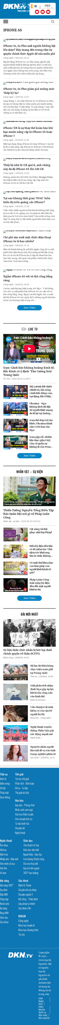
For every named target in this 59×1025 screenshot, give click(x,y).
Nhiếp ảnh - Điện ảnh (9, 859)
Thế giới (19, 774)
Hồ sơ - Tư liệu (21, 788)
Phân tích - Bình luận (24, 783)
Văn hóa (19, 800)
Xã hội (2, 788)
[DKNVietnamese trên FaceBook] (35, 6)
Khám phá (4, 904)
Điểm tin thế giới (37, 700)
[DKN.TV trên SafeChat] (32, 6)
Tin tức (21, 934)
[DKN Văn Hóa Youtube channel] (48, 12)
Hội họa (3, 850)
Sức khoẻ (34, 758)
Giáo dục (28, 841)
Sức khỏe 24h (24, 908)
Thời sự (33, 676)
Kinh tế (3, 779)
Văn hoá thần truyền (24, 814)
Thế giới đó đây (22, 793)
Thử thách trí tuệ (31, 845)
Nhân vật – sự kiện (29, 471)
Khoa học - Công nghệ (40, 718)
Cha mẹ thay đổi (30, 864)
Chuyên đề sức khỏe (27, 890)
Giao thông (5, 797)
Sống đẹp (4, 899)
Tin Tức (6, 379)
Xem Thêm (30, 307)
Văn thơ (3, 868)
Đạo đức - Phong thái (24, 805)
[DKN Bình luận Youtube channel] (42, 12)
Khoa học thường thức (28, 930)
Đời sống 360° (6, 885)
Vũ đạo (3, 873)
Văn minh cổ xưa (7, 864)
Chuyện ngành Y (25, 894)
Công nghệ (8, 58)
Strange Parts (46, 177)
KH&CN (22, 916)
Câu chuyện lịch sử (23, 819)
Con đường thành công (33, 859)
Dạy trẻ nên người (31, 868)
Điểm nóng (8, 658)
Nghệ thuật (35, 738)
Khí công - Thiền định (28, 899)
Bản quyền (44, 1018)
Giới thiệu (41, 1000)
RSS (41, 1004)
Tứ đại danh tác (22, 823)
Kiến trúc (4, 854)
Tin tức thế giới (22, 779)
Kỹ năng (3, 908)
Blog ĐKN (4, 913)
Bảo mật (43, 1015)
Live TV (33, 329)
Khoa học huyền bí (26, 925)
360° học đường (30, 873)
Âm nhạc (4, 845)
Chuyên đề (20, 828)
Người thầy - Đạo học (32, 854)
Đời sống (4, 881)
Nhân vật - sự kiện (11, 521)
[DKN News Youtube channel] (37, 12)
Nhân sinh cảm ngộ (24, 810)
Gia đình (3, 890)
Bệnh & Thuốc (24, 885)
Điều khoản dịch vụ (42, 1009)
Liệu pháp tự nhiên (26, 904)
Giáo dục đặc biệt (31, 850)
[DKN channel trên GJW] (46, 6)
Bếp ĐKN (4, 894)
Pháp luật (4, 793)
